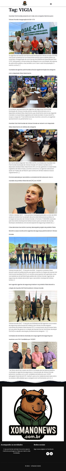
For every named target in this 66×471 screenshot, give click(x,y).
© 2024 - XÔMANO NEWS (33, 466)
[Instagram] (51, 453)
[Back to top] (64, 467)
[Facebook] (47, 453)
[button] (51, 4)
